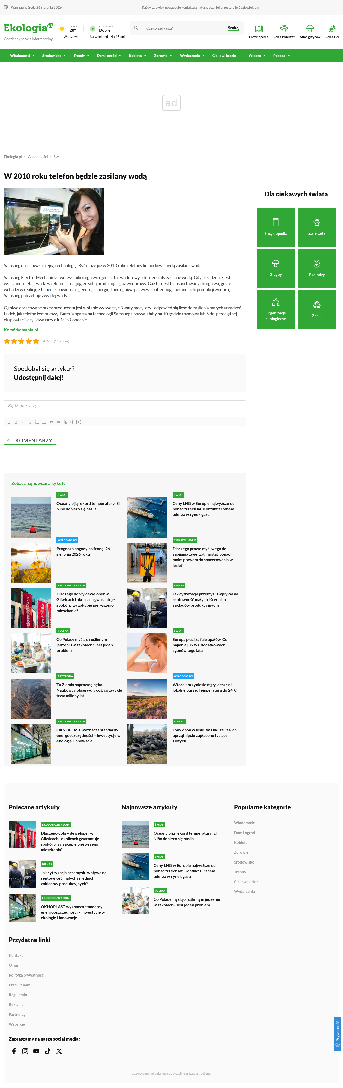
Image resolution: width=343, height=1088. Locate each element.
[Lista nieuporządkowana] (44, 422)
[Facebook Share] (203, 372)
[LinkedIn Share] (229, 372)
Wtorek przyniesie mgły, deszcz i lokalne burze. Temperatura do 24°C (205, 687)
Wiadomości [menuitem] (20, 55)
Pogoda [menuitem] (279, 55)
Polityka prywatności (27, 975)
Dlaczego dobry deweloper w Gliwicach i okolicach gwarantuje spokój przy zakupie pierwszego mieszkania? (85, 602)
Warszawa (71, 37)
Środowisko (244, 862)
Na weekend (99, 37)
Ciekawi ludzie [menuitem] (224, 55)
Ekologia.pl (13, 156)
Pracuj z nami (20, 985)
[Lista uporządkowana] (37, 422)
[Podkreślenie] (23, 422)
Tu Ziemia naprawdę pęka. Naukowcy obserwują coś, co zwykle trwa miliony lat (89, 690)
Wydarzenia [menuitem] (190, 55)
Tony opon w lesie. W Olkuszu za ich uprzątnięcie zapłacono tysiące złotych (205, 735)
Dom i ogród (244, 833)
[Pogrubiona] (9, 422)
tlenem (47, 289)
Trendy (240, 872)
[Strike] (30, 422)
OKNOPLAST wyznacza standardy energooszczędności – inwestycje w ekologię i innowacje (88, 735)
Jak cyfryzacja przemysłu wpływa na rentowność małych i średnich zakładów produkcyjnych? (205, 599)
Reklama (16, 1005)
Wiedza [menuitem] (255, 55)
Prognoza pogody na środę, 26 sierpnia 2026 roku (83, 551)
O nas (14, 965)
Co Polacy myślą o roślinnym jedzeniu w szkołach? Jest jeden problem (84, 645)
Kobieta (241, 843)
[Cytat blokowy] (51, 422)
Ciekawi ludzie (246, 882)
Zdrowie (241, 852)
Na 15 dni (117, 37)
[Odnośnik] (65, 422)
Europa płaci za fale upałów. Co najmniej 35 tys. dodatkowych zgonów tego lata (200, 645)
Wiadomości (38, 156)
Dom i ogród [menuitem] (107, 55)
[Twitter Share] (216, 372)
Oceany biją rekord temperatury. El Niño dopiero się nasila (88, 506)
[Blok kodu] (58, 422)
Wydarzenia (244, 891)
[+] (79, 422)
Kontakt (16, 956)
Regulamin (18, 995)
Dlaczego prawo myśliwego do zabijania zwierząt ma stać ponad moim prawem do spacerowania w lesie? (203, 557)
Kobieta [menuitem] (135, 55)
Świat (58, 156)
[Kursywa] (16, 422)
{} (72, 422)
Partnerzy (17, 1014)
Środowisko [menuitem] (51, 55)
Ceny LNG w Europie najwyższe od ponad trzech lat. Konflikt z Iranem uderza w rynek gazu (204, 509)
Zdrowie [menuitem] (161, 55)
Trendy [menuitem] (79, 55)
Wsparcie (17, 1024)
